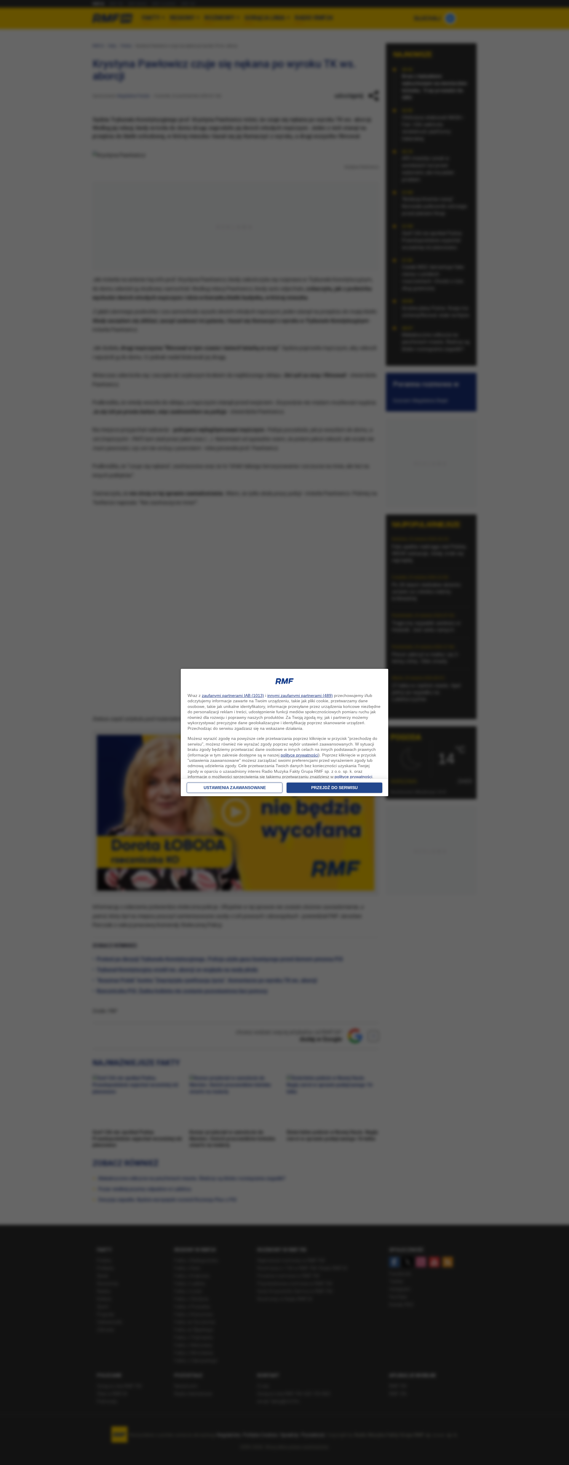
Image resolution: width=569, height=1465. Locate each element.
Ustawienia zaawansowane (235, 787)
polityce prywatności (299, 755)
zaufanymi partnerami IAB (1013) (233, 695)
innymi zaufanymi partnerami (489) (300, 695)
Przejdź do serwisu (334, 787)
